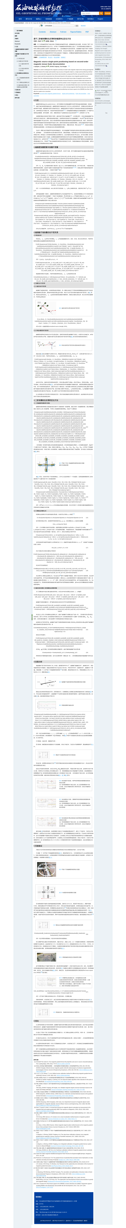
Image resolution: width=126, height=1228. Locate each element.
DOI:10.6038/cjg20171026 (43, 1128)
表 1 (92, 744)
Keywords (17, 44)
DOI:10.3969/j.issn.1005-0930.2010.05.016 (47, 1105)
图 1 (90, 292)
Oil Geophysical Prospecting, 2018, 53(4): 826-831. (60, 1095)
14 (38, 152)
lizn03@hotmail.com (103, 95)
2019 (26, 23)
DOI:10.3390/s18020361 (63, 1075)
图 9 (60, 853)
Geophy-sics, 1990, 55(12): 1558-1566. (69, 1159)
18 (91, 529)
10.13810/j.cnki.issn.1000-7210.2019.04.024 (58, 23)
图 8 (66, 775)
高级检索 (83, 25)
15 (58, 169)
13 (49, 140)
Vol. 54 (30, 23)
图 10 (50, 857)
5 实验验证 (17, 92)
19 (41, 972)
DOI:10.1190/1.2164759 (63, 1063)
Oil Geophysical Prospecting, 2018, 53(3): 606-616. (58, 1081)
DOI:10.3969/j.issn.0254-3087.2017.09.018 (47, 1138)
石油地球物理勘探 (19, 23)
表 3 (90, 999)
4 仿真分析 (17, 89)
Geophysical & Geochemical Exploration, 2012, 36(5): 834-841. (65, 1181)
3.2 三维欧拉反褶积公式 (23, 82)
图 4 (49, 672)
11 (49, 138)
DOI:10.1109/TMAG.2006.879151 (45, 1111)
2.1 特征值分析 (21, 58)
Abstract (17, 41)
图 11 (63, 948)
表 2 (91, 910)
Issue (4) (35, 23)
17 (73, 514)
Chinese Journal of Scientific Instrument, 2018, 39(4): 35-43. (52, 1151)
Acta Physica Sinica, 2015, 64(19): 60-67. (62, 1166)
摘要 (16, 36)
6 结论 (16, 95)
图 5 (91, 691)
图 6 (59, 775)
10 (83, 124)
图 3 (36, 451)
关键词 (16, 38)
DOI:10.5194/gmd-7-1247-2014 (44, 1187)
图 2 (72, 336)
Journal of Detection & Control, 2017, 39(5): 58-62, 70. (62, 1119)
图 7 (63, 775)
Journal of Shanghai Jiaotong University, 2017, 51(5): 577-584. (68, 1089)
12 (50, 138)
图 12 (54, 970)
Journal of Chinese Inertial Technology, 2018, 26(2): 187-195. (67, 1146)
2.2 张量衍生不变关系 (22, 61)
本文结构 (17, 33)
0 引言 (16, 46)
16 (41, 354)
